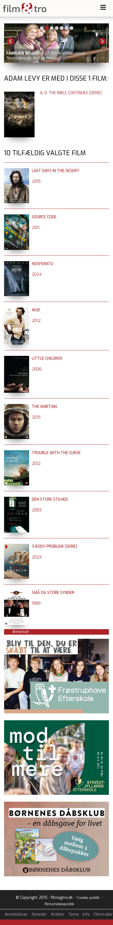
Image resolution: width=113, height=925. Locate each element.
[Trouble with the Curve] (16, 452)
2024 (37, 274)
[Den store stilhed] (16, 499)
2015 (36, 181)
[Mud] (16, 310)
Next (102, 41)
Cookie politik (88, 897)
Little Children (47, 358)
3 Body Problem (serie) (54, 546)
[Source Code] (16, 217)
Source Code (44, 217)
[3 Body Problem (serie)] (16, 546)
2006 (37, 369)
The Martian (44, 406)
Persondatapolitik (59, 904)
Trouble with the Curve (56, 452)
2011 (35, 227)
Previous (11, 41)
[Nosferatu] (16, 263)
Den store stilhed (50, 499)
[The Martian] (16, 406)
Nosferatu (42, 263)
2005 (37, 510)
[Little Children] (16, 358)
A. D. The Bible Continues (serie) (71, 92)
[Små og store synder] (16, 592)
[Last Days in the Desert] (16, 170)
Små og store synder (53, 592)
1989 (36, 603)
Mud (36, 310)
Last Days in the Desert (56, 170)
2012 (36, 320)
